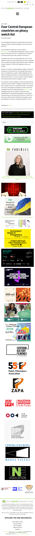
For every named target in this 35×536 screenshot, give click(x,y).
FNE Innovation (17, 525)
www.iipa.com (5, 51)
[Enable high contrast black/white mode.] (19, 2)
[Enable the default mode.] (13, 2)
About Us (22, 531)
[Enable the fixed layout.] (30, 2)
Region (10, 105)
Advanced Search (17, 527)
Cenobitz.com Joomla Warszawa (22, 533)
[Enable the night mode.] (16, 2)
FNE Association (17, 523)
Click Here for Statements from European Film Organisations (17, 217)
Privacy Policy (6, 531)
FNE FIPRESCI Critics (17, 522)
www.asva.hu (27, 89)
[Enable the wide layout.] (33, 2)
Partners (11, 531)
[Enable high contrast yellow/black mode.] (25, 2)
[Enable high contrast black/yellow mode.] (22, 2)
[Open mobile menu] (17, 14)
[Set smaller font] (27, 4)
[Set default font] (30, 4)
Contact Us (16, 531)
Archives (17, 529)
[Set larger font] (33, 4)
